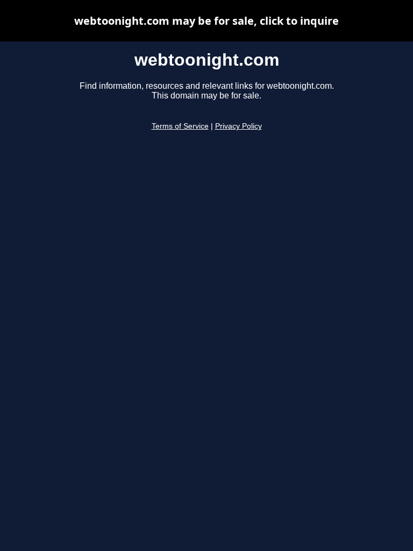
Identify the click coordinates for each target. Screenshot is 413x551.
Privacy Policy (238, 126)
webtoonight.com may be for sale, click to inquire (206, 20)
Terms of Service (180, 126)
